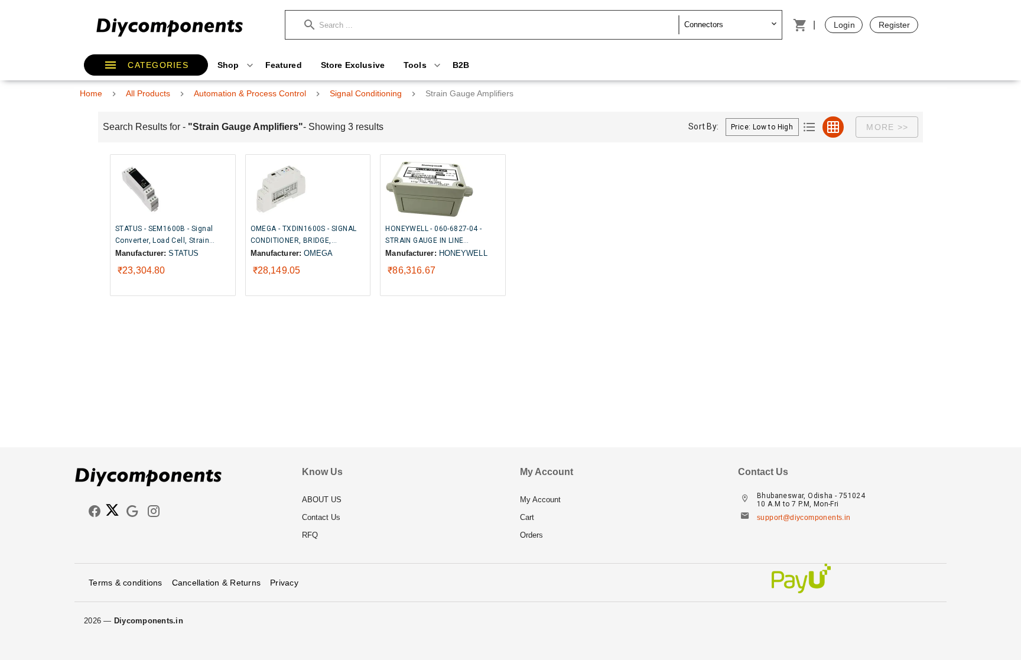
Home (91, 93)
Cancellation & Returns (216, 582)
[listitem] (401, 500)
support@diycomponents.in (804, 517)
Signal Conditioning (366, 93)
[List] (809, 127)
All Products (148, 93)
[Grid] (833, 127)
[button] (491, 24)
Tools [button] (416, 65)
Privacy (284, 582)
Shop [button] (229, 65)
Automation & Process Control (250, 93)
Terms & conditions (125, 582)
